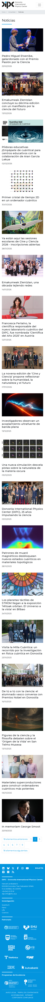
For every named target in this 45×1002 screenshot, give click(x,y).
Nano (4, 907)
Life (3, 910)
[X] (13, 868)
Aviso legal (11, 992)
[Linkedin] (3, 868)
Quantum (6, 905)
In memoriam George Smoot (21, 826)
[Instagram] (22, 868)
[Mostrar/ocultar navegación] (39, 4)
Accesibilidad (17, 995)
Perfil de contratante (28, 992)
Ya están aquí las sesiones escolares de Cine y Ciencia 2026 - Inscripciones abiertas (21, 241)
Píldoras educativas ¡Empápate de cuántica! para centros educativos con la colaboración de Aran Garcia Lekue (21, 153)
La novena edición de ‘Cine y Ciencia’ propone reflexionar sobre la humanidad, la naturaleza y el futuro (21, 378)
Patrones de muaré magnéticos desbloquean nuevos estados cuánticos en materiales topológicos (21, 557)
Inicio (4, 12)
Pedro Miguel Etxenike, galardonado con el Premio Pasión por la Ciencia (20, 59)
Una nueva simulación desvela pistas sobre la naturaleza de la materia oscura (22, 468)
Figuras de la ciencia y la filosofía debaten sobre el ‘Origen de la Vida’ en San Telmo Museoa (19, 740)
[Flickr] (8, 872)
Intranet (29, 995)
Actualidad (12, 12)
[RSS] (13, 872)
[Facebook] (18, 868)
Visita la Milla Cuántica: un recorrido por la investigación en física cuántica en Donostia (22, 650)
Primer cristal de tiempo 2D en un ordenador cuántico (20, 199)
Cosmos (5, 913)
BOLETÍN (39, 868)
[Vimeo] (3, 872)
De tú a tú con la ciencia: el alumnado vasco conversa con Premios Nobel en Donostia (22, 694)
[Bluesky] (8, 868)
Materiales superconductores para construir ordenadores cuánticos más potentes (21, 785)
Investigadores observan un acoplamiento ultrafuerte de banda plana (21, 424)
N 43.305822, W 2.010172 (11, 889)
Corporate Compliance (22, 998)
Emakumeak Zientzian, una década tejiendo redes (20, 284)
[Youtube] (27, 868)
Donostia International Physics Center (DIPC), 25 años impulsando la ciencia (22, 512)
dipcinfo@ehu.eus (9, 894)
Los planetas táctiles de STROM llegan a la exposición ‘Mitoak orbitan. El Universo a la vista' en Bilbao (21, 604)
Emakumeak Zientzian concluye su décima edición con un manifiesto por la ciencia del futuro (20, 104)
